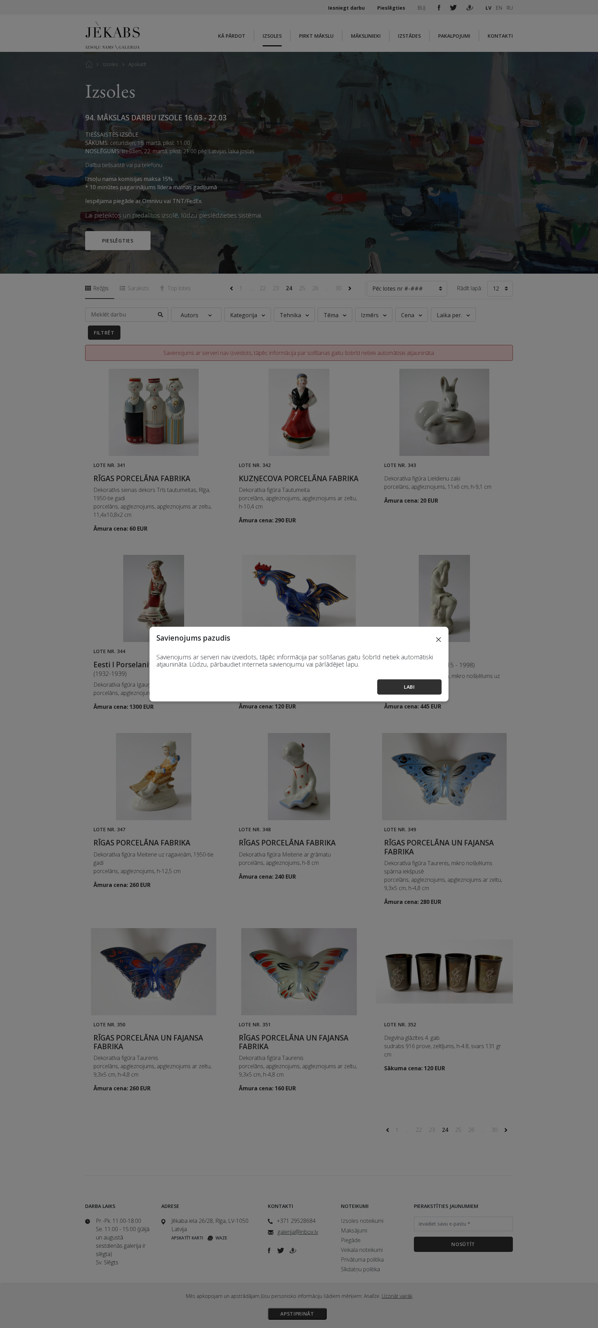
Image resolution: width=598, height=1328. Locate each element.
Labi (409, 687)
